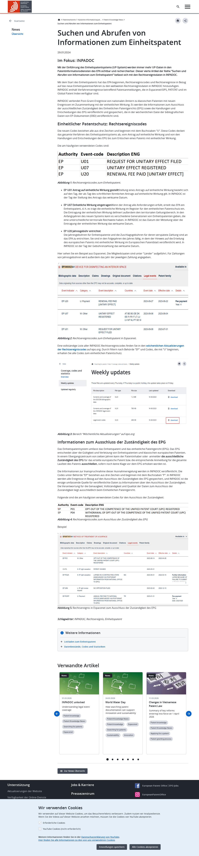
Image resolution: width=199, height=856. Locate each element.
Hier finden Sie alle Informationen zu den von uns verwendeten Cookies (76, 840)
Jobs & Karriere (82, 785)
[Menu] (187, 7)
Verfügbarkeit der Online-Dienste (26, 797)
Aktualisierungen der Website (24, 791)
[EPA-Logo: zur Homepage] (20, 7)
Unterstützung (18, 785)
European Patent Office (154, 785)
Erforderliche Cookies (54, 822)
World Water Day (115, 702)
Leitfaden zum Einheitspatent (80, 641)
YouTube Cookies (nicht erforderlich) (62, 828)
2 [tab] (112, 759)
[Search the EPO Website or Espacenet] (178, 6)
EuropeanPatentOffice (154, 794)
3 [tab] (117, 759)
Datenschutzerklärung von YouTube (100, 836)
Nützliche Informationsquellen (89, 20)
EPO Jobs (173, 785)
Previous (57, 714)
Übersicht (17, 34)
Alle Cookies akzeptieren (145, 846)
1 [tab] (107, 759)
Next (189, 714)
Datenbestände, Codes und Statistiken (84, 646)
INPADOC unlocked (73, 702)
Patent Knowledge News (113, 20)
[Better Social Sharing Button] (185, 20)
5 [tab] (128, 759)
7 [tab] (138, 759)
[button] (32, 7)
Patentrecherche (69, 20)
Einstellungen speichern (112, 846)
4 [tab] (123, 759)
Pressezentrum (82, 793)
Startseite (19, 20)
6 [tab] (133, 759)
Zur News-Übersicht (74, 770)
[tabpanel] (79, 715)
